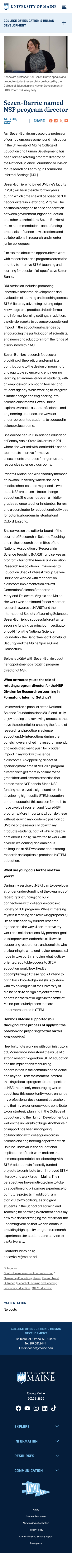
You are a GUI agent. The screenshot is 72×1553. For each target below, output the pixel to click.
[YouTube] (27, 1408)
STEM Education (42, 1288)
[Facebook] (18, 1408)
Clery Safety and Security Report (36, 1536)
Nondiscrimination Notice (36, 1522)
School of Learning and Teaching (37, 1283)
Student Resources (36, 1516)
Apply (36, 1509)
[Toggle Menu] (64, 7)
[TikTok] (54, 1408)
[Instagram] (36, 1408)
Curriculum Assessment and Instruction (28, 1273)
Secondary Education (17, 1288)
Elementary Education (17, 1278)
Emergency (36, 1543)
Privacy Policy (36, 1529)
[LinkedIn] (45, 1408)
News (36, 1278)
